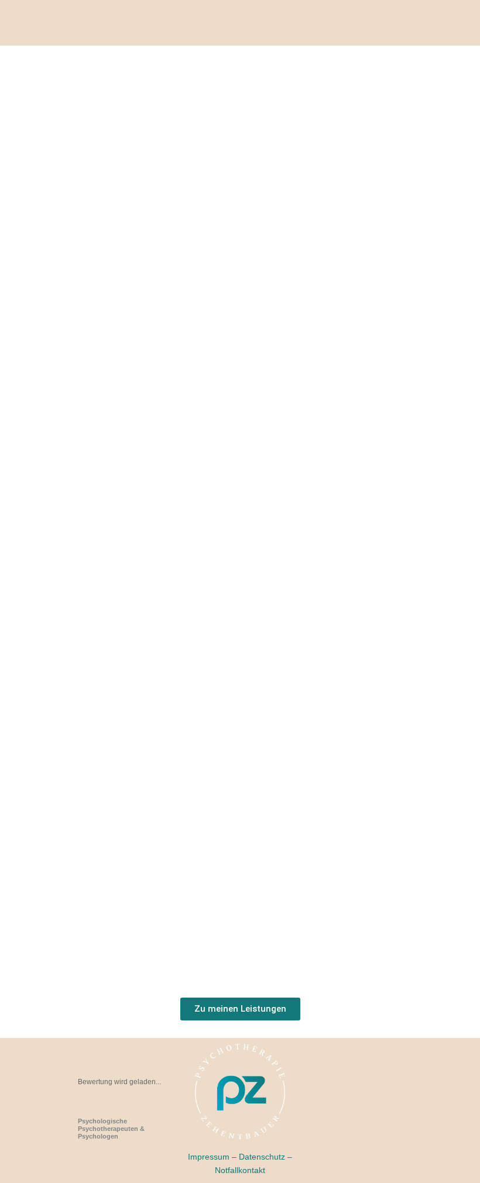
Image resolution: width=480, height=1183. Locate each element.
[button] (263, 29)
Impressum (208, 1157)
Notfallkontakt (240, 1170)
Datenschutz (262, 1157)
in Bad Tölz (111, 1132)
